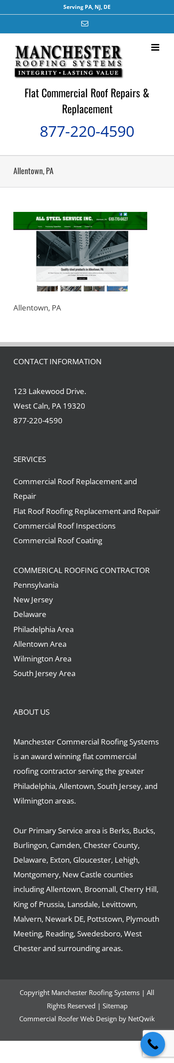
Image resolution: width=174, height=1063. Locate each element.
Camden (65, 845)
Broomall (100, 889)
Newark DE (64, 919)
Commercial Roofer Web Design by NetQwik (87, 1018)
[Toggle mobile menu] (156, 47)
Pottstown (104, 919)
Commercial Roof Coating (57, 540)
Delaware (29, 614)
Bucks (143, 830)
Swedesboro (98, 933)
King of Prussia (38, 904)
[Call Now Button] (153, 1044)
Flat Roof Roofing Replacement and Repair (86, 511)
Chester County (110, 845)
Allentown (63, 889)
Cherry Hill (138, 889)
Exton (60, 860)
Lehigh (126, 860)
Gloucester (92, 860)
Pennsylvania (35, 585)
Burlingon (30, 845)
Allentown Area (39, 644)
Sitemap (115, 1005)
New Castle (82, 874)
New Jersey (33, 599)
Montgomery (36, 874)
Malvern (27, 919)
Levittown (119, 904)
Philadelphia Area (43, 629)
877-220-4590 (87, 131)
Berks (119, 830)
